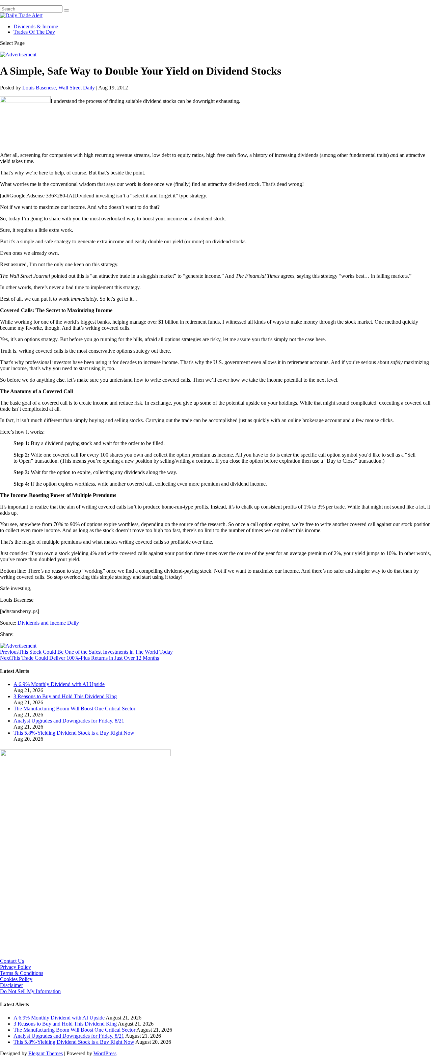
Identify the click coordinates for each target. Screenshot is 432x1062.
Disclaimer (11, 985)
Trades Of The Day (34, 32)
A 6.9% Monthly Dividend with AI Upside (59, 684)
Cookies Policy (16, 979)
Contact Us (12, 961)
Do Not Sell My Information (30, 991)
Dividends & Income (36, 26)
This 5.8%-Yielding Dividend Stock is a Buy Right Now (74, 733)
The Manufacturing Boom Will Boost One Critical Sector (74, 708)
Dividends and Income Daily (48, 623)
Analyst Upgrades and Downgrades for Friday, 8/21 (69, 721)
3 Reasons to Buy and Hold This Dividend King (65, 696)
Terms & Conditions (21, 973)
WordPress (104, 1053)
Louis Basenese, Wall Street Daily (58, 87)
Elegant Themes (45, 1053)
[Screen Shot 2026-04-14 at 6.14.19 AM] (85, 754)
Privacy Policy (15, 967)
